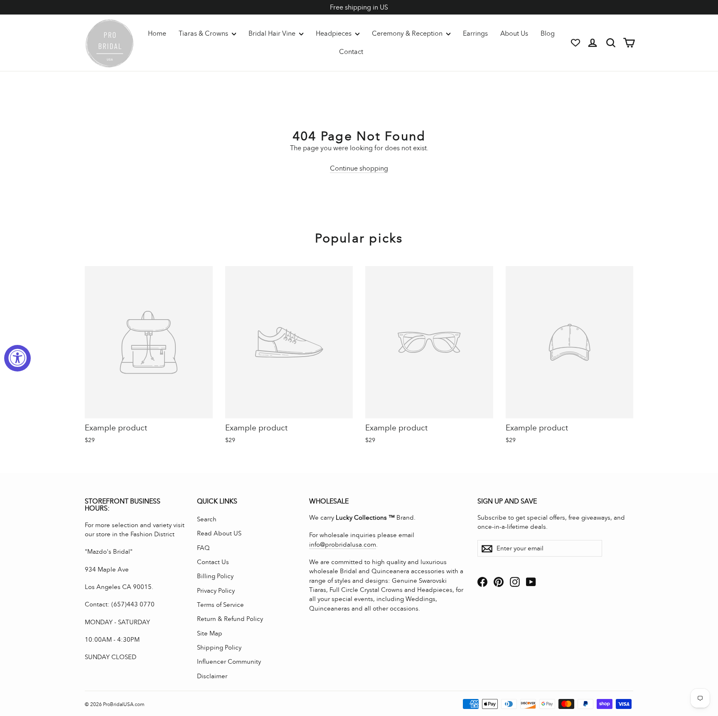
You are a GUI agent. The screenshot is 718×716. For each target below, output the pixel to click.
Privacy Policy (216, 590)
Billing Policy (215, 576)
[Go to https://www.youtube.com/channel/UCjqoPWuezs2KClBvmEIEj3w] (531, 582)
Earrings (475, 33)
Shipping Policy (219, 647)
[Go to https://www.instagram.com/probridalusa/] (515, 582)
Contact (351, 52)
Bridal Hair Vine (272, 33)
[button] (149, 356)
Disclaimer (212, 676)
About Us (514, 33)
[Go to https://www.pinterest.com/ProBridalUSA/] (499, 582)
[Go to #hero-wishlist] (575, 43)
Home (157, 33)
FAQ (203, 548)
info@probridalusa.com (342, 544)
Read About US (219, 533)
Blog (548, 33)
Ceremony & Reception (408, 33)
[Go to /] (110, 43)
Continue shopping (359, 168)
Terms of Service (220, 604)
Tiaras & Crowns (204, 33)
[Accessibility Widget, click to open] (17, 358)
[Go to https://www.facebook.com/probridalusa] (482, 582)
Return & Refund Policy (230, 619)
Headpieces (334, 33)
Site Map (209, 633)
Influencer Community (229, 661)
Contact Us (213, 562)
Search (206, 519)
